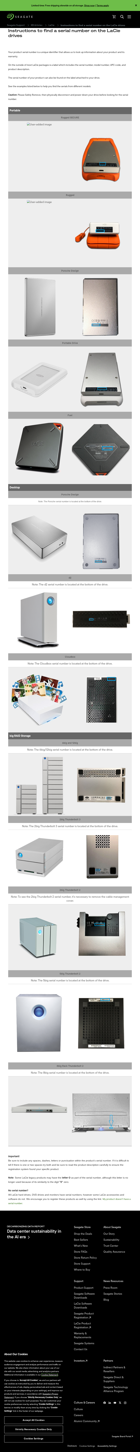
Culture (78, 1409)
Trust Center (111, 1246)
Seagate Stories (113, 1294)
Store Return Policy (85, 1258)
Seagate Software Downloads (84, 1296)
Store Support (82, 1264)
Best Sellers (81, 1240)
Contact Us (81, 1349)
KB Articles (36, 25)
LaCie (51, 25)
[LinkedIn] (110, 1412)
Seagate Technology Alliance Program (115, 1389)
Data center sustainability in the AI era (34, 1233)
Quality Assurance (114, 1252)
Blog (106, 1300)
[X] (120, 1412)
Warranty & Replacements (83, 1335)
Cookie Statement (49, 1374)
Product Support (84, 1288)
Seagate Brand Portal (121, 1436)
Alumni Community (85, 1421)
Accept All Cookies (33, 1420)
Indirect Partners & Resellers (114, 1369)
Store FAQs (81, 1252)
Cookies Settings (87, 1446)
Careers (79, 1415)
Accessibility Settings (107, 1446)
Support (79, 1281)
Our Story (109, 1234)
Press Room (110, 1288)
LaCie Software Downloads (83, 1306)
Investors (79, 1361)
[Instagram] (125, 1412)
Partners (108, 1361)
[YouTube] (115, 1412)
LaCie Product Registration (82, 1326)
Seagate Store (82, 1227)
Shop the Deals (83, 1234)
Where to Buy (82, 1270)
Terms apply (102, 6)
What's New (81, 1246)
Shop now (89, 6)
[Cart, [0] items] (114, 16)
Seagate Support (16, 25)
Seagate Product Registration (84, 1316)
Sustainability (111, 1240)
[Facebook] (104, 1412)
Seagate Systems (84, 1343)
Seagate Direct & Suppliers (113, 1379)
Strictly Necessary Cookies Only (33, 1429)
